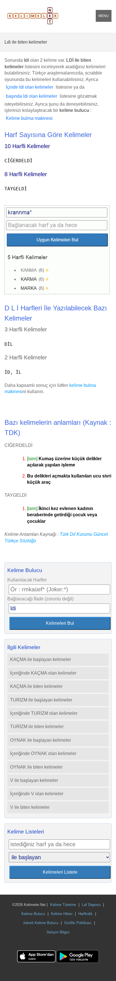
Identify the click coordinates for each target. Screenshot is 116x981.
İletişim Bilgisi (58, 932)
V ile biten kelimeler (30, 807)
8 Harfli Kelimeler (26, 174)
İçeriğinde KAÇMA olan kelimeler (43, 673)
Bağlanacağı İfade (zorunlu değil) (40, 598)
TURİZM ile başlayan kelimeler (41, 700)
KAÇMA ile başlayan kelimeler (40, 659)
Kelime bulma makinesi (29, 118)
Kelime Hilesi (61, 914)
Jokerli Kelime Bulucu (40, 923)
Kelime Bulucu (33, 914)
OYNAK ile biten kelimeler (36, 767)
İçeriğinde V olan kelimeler (36, 793)
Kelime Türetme (63, 905)
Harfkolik (85, 914)
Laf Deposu (91, 905)
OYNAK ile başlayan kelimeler (40, 740)
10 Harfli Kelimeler (27, 146)
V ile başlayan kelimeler (34, 780)
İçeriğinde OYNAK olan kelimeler (43, 753)
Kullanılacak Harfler (27, 579)
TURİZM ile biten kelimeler (37, 726)
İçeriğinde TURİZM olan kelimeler (43, 713)
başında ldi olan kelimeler (31, 96)
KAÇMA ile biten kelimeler (36, 686)
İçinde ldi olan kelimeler (29, 87)
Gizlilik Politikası (78, 923)
